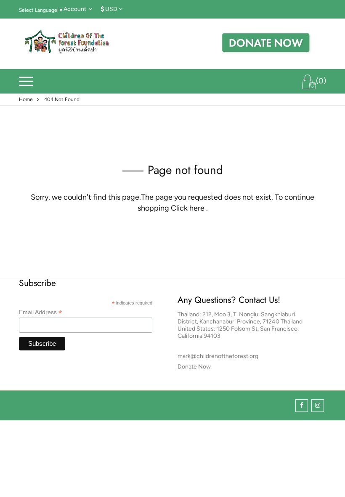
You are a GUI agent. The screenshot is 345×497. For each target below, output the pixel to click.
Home (26, 99)
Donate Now (194, 366)
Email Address (40, 312)
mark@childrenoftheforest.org (218, 356)
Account (75, 9)
